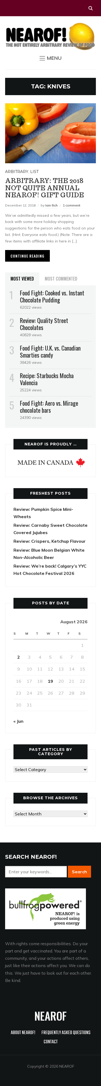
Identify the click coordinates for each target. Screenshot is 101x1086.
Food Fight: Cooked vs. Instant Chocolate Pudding (52, 296)
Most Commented (61, 278)
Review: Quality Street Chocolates (44, 324)
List (34, 171)
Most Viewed (22, 278)
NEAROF (50, 1016)
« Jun (18, 721)
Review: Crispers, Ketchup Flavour (49, 541)
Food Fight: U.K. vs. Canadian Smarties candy (50, 351)
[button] (51, 58)
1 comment (71, 205)
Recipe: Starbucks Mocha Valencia (47, 379)
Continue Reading (27, 256)
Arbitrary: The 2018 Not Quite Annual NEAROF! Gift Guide (44, 187)
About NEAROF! (23, 1033)
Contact (51, 1042)
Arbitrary (16, 171)
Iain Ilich (51, 205)
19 (50, 681)
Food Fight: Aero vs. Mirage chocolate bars (49, 406)
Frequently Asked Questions (65, 1033)
